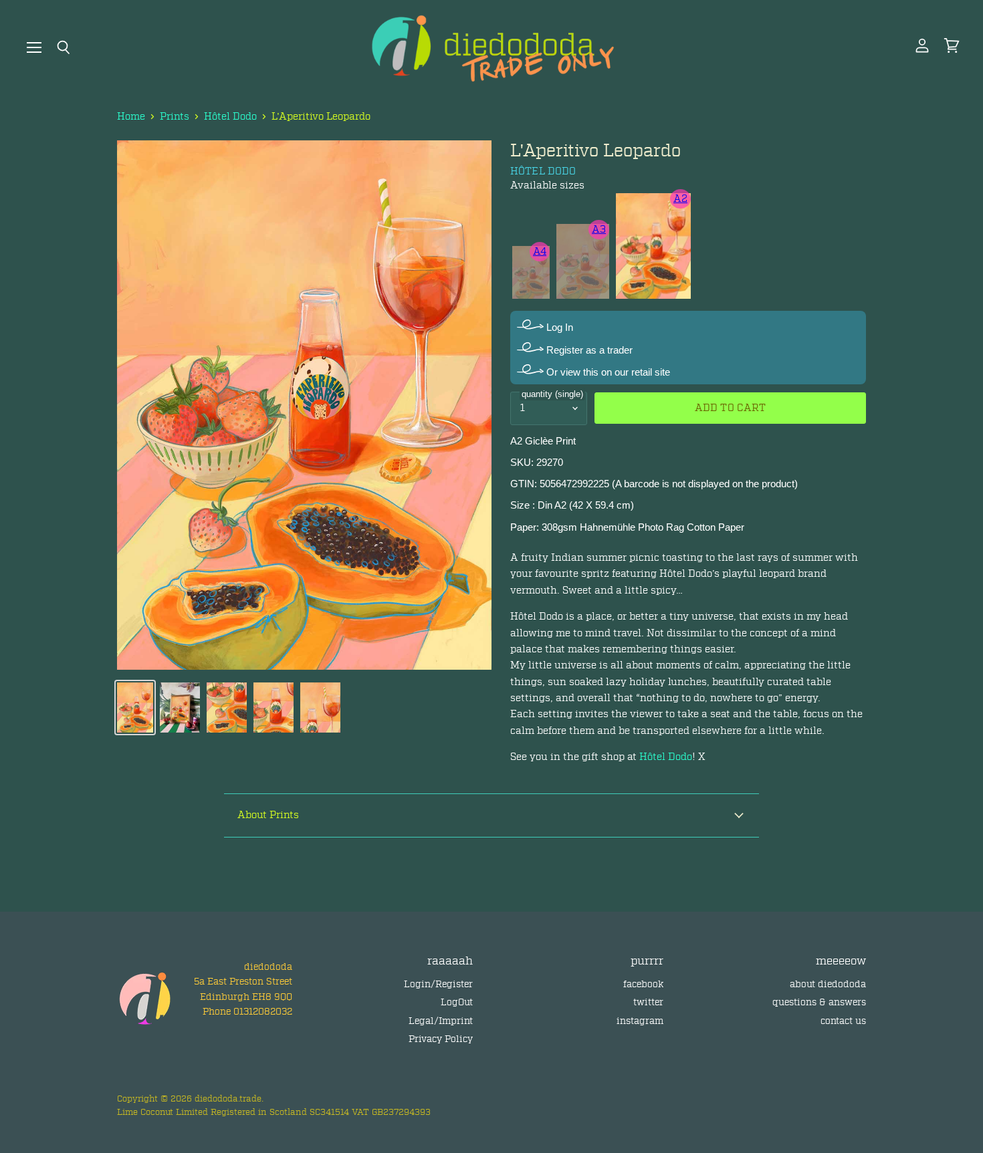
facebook (643, 984)
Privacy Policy (441, 1039)
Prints (174, 116)
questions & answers (819, 1002)
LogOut (457, 1002)
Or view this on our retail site (607, 372)
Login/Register (438, 984)
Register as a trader (588, 350)
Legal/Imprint (441, 1021)
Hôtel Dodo (230, 116)
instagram (640, 1021)
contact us (843, 1021)
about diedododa (828, 984)
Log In (558, 327)
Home (131, 116)
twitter (648, 1002)
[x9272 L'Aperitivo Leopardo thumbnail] (135, 707)
